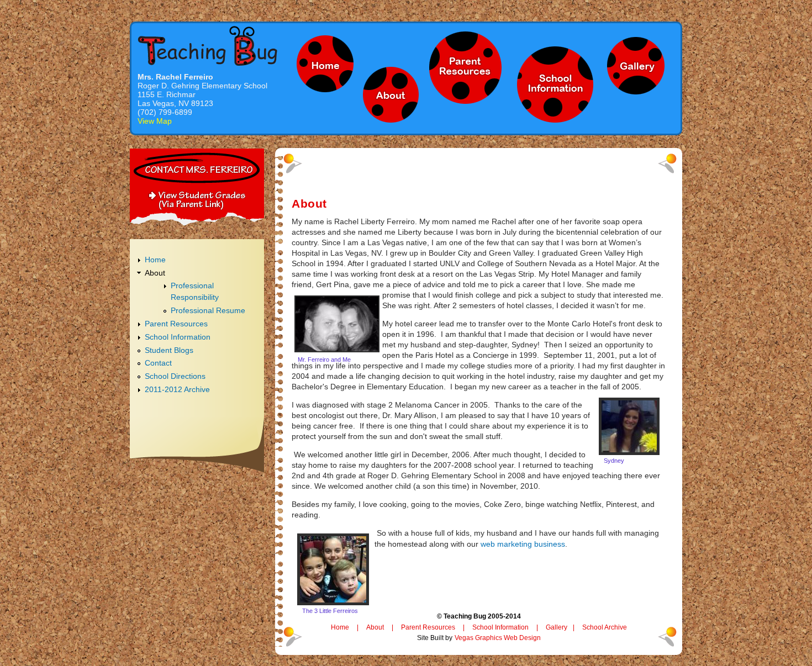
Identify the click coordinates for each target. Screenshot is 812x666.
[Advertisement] (197, 503)
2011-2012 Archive (177, 389)
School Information (177, 336)
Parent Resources (176, 323)
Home (155, 259)
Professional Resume (208, 310)
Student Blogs (169, 350)
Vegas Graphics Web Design (498, 638)
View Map (155, 121)
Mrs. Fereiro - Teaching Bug (207, 45)
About (155, 272)
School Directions (175, 376)
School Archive (604, 627)
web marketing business (521, 544)
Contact (158, 362)
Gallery (556, 627)
